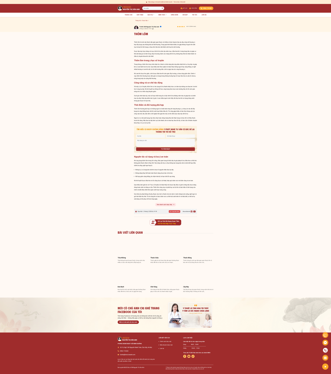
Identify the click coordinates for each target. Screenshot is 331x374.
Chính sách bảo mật (165, 341)
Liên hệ (204, 15)
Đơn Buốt (121, 287)
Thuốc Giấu (154, 258)
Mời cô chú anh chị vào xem (128, 322)
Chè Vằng (153, 287)
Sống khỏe (174, 15)
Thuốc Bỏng (187, 258)
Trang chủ (128, 15)
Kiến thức (162, 15)
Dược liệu (144, 20)
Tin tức (194, 15)
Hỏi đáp (185, 15)
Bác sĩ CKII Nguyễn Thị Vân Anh (136, 367)
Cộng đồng (194, 8)
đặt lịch (185, 8)
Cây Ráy (186, 287)
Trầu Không (122, 258)
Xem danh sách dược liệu (164, 204)
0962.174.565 (207, 8)
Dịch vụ (150, 15)
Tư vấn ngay (165, 149)
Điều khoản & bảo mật (166, 345)
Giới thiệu (140, 15)
